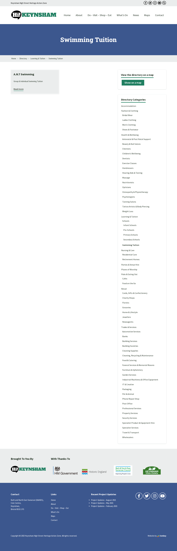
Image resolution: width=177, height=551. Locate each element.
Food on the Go (129, 283)
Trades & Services (128, 327)
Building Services (129, 341)
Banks (125, 336)
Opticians (126, 187)
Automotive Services (131, 331)
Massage (126, 177)
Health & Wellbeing (130, 135)
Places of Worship (129, 269)
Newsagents (127, 322)
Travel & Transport (130, 432)
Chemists (126, 148)
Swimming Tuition (130, 245)
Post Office (127, 403)
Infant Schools (129, 225)
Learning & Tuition (129, 216)
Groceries (126, 307)
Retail (124, 288)
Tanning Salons (129, 201)
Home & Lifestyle (130, 312)
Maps (147, 15)
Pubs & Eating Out (129, 274)
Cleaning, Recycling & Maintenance (137, 355)
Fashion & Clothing (129, 110)
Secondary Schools (131, 239)
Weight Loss (127, 211)
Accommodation (128, 106)
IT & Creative (128, 384)
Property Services (130, 413)
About (79, 15)
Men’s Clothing (129, 124)
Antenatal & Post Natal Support (136, 139)
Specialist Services (130, 427)
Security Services (129, 418)
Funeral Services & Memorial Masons (138, 365)
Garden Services (129, 375)
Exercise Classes (129, 163)
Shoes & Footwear (130, 129)
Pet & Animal (128, 394)
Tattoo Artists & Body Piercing (135, 206)
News (136, 15)
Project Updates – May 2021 (102, 503)
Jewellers (126, 317)
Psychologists (128, 196)
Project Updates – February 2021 (104, 506)
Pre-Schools (128, 230)
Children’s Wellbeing (131, 153)
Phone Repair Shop (130, 398)
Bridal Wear (127, 115)
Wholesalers (127, 437)
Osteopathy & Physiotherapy (135, 192)
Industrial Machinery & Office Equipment (140, 379)
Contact (159, 15)
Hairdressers (127, 168)
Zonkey (162, 536)
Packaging (127, 389)
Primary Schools (130, 234)
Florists (125, 302)
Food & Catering (129, 360)
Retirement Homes (131, 259)
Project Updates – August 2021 (103, 500)
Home (67, 15)
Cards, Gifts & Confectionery (134, 293)
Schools (125, 221)
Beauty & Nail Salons (131, 144)
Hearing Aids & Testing (132, 173)
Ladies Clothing (129, 120)
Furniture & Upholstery (132, 370)
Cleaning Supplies (130, 350)
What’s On (122, 15)
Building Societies (130, 346)
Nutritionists (128, 182)
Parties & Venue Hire (130, 264)
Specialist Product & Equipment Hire (138, 423)
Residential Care (129, 254)
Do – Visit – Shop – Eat (100, 15)
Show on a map (133, 82)
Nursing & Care (127, 250)
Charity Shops (128, 298)
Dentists (126, 158)
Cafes (124, 278)
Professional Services (131, 408)
